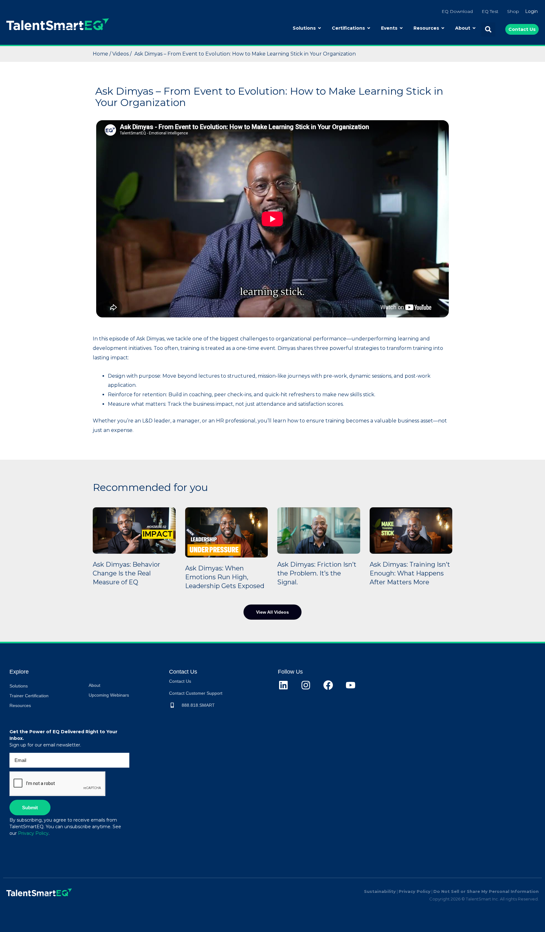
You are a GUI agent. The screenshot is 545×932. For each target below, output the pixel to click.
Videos (121, 54)
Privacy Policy (33, 833)
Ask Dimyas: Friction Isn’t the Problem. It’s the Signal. (316, 573)
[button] (488, 29)
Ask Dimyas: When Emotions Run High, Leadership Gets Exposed (224, 577)
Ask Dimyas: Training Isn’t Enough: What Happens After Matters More (410, 573)
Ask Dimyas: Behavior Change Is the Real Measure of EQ (126, 573)
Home (101, 54)
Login (531, 11)
